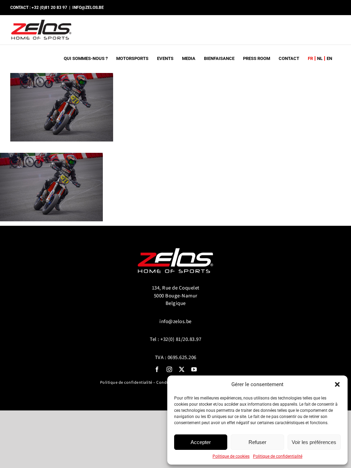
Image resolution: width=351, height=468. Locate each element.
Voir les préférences (314, 442)
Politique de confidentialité (277, 456)
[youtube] (194, 369)
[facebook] (157, 369)
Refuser (257, 442)
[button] (337, 384)
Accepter (201, 442)
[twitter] (181, 369)
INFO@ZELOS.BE (88, 7)
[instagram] (169, 369)
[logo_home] (175, 245)
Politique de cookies (231, 456)
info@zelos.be (175, 321)
